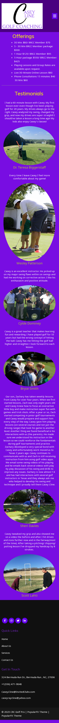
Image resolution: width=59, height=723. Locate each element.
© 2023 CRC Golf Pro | (14, 711)
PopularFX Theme (37, 711)
